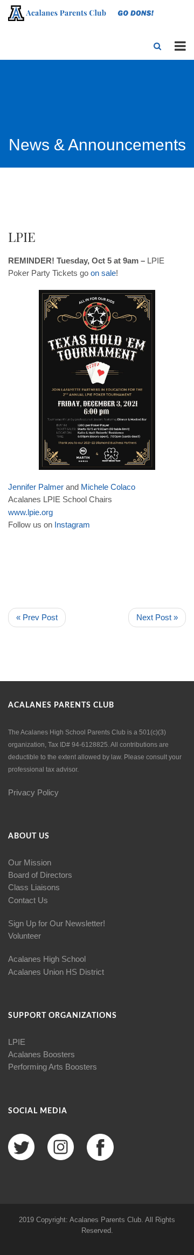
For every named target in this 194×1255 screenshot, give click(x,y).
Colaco (122, 486)
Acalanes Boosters (41, 1054)
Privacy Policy (33, 792)
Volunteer (24, 935)
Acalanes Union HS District (56, 971)
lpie (33, 512)
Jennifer (22, 486)
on (95, 273)
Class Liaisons (34, 887)
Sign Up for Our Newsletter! (56, 923)
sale (108, 273)
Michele (94, 486)
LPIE (16, 1041)
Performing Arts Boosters (52, 1066)
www (16, 512)
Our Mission (29, 862)
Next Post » (157, 617)
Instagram (72, 524)
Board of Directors (40, 874)
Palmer (51, 486)
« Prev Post (37, 617)
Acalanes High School (47, 958)
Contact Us (28, 900)
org (47, 512)
